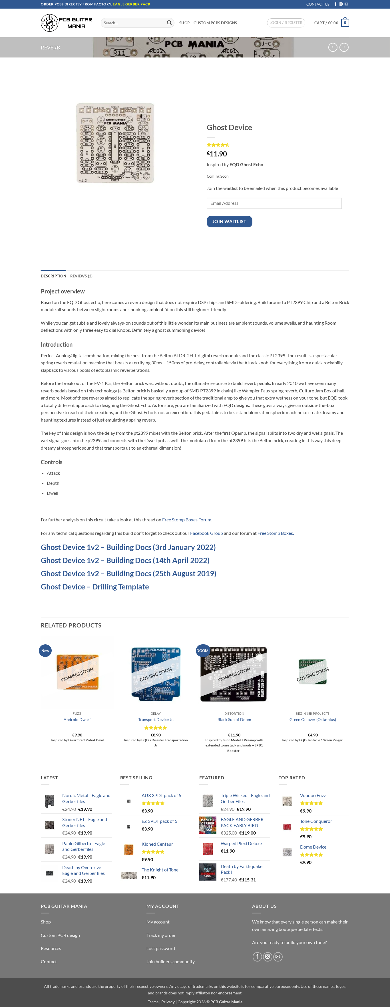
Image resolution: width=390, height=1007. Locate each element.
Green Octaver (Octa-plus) (313, 719)
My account (158, 921)
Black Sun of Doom (234, 719)
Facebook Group (206, 533)
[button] (286, 22)
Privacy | (169, 1001)
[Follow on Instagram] (341, 4)
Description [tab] (53, 276)
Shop (184, 23)
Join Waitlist (229, 221)
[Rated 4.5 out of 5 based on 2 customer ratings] (274, 144)
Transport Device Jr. (156, 719)
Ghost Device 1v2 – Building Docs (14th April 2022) (125, 560)
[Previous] (41, 699)
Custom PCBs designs (215, 23)
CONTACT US (317, 4)
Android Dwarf (77, 719)
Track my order (161, 935)
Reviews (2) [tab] (81, 276)
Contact (49, 961)
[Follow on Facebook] (335, 4)
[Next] (349, 699)
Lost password (160, 948)
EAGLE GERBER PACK (131, 4)
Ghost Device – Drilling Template (95, 586)
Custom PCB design (60, 935)
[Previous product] (343, 47)
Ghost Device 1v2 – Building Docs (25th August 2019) (128, 573)
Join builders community (170, 961)
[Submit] (169, 23)
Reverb (50, 47)
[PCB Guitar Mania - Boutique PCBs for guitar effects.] (66, 22)
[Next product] (332, 47)
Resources (51, 948)
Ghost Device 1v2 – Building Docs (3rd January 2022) (128, 547)
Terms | (154, 1001)
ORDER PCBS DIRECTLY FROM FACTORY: (77, 4)
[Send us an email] (346, 4)
